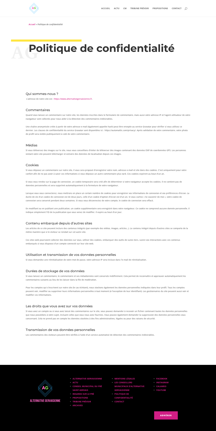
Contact (176, 8)
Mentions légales (124, 378)
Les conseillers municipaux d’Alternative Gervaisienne (129, 386)
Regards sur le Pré (83, 393)
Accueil (105, 8)
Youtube (161, 390)
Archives (78, 405)
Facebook (161, 378)
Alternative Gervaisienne (87, 378)
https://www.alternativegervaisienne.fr (73, 98)
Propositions (160, 8)
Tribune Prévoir (139, 8)
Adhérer (166, 415)
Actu (116, 8)
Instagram (162, 382)
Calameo (161, 386)
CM (125, 8)
